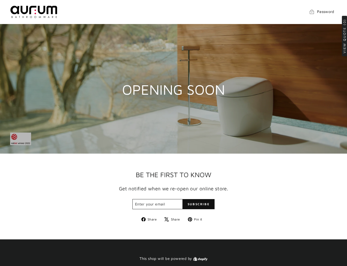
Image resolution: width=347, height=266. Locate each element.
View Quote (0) (344, 36)
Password (325, 11)
